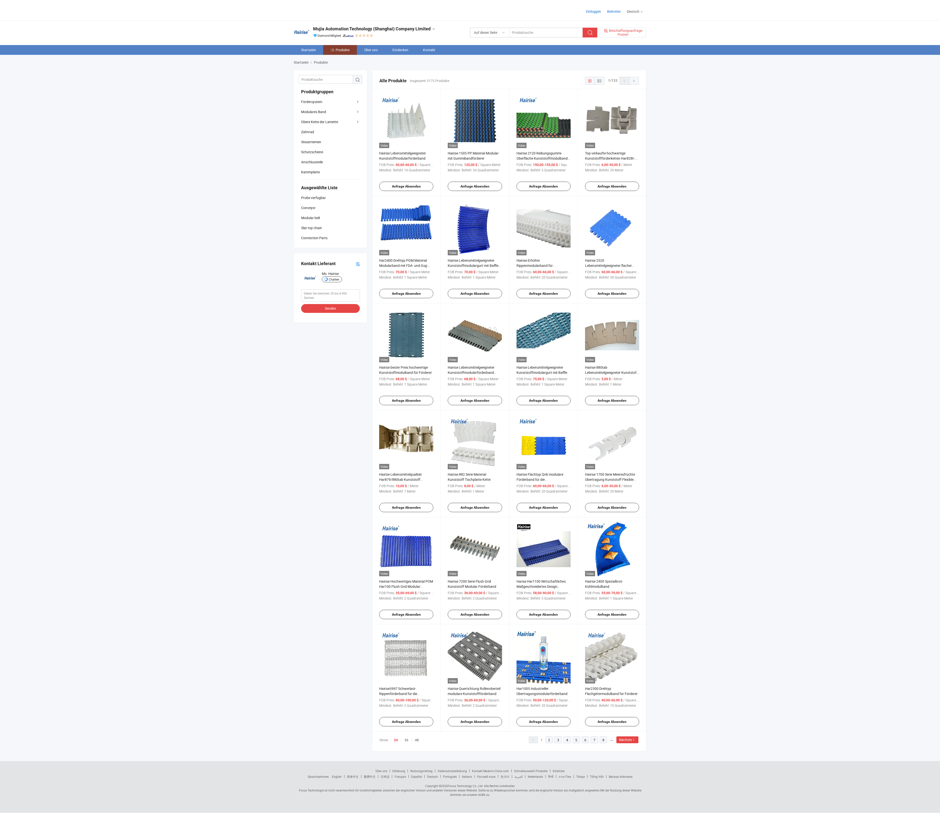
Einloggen (593, 11)
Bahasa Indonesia (621, 776)
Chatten (334, 279)
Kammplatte (310, 172)
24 (396, 740)
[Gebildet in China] (325, 9)
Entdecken (400, 49)
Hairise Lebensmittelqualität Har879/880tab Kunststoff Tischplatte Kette (400, 479)
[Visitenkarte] (358, 263)
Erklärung (398, 771)
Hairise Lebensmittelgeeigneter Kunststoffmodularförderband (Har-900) (471, 372)
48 (417, 740)
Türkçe (580, 776)
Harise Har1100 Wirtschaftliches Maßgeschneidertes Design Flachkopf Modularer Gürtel (541, 586)
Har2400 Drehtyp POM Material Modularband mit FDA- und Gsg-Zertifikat (403, 265)
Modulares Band (313, 111)
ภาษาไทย (565, 776)
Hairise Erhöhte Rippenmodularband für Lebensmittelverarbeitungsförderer (543, 265)
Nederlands (535, 776)
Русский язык (486, 776)
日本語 (385, 776)
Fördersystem (311, 101)
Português (450, 776)
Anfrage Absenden (406, 186)
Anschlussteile (312, 162)
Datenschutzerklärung (452, 771)
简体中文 (353, 776)
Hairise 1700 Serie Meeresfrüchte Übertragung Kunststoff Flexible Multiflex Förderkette (610, 479)
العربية (519, 776)
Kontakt (429, 49)
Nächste (625, 739)
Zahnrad (307, 132)
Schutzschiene (312, 152)
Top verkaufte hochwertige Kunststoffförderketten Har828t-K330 (610, 158)
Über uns (371, 49)
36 (406, 740)
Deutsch (432, 776)
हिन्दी (550, 776)
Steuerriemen (311, 142)
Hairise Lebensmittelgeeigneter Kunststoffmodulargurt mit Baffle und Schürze (473, 265)
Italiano (467, 776)
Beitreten (614, 11)
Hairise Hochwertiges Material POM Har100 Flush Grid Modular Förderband (406, 586)
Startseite (308, 49)
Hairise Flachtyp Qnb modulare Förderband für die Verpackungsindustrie (540, 479)
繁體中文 (370, 776)
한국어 (505, 776)
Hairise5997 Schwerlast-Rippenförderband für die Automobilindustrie (398, 693)
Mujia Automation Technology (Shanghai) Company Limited (372, 28)
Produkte (343, 49)
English (337, 776)
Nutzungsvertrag (421, 771)
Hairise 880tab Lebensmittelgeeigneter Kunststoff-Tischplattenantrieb (612, 372)
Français (400, 776)
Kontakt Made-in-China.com (490, 771)
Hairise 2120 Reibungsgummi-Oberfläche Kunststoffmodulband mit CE (542, 158)
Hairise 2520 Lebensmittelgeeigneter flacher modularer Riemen (608, 265)
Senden (330, 308)
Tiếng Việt (597, 776)
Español (416, 776)
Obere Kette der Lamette (319, 121)
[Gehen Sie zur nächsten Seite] (634, 80)
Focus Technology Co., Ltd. (465, 786)
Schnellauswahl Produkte (531, 771)
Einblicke (558, 771)
